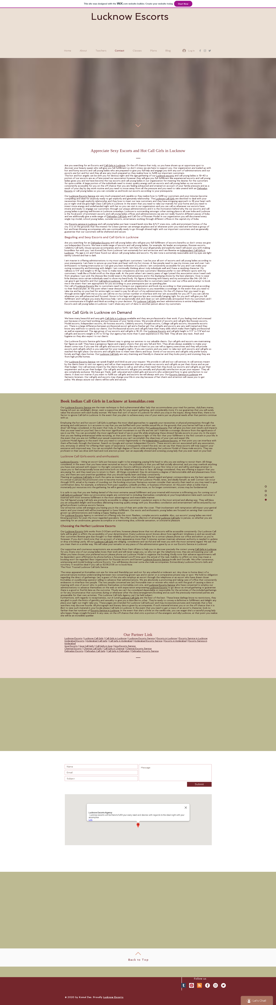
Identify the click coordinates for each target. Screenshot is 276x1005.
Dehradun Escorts (100, 242)
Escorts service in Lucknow (83, 224)
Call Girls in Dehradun (118, 651)
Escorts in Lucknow (167, 638)
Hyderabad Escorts (74, 641)
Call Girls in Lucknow (114, 165)
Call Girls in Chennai (114, 648)
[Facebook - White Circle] (207, 985)
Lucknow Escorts (130, 16)
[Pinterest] (191, 985)
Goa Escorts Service (125, 646)
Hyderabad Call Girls (96, 641)
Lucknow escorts (165, 175)
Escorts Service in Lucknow (183, 374)
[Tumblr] (183, 985)
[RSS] (199, 985)
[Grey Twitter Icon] (209, 50)
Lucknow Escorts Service (82, 196)
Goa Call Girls (87, 646)
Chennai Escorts (73, 648)
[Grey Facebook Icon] (200, 50)
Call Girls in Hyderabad (120, 641)
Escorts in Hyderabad (175, 641)
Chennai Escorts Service (139, 648)
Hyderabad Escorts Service (148, 641)
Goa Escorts (71, 646)
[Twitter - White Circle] (223, 985)
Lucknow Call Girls (165, 198)
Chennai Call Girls (93, 648)
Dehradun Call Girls (117, 216)
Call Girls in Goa (104, 646)
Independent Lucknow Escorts (162, 440)
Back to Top (138, 959)
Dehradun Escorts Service (145, 651)
